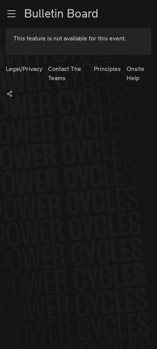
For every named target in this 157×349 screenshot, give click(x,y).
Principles (107, 69)
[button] (11, 14)
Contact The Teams (64, 73)
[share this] (9, 93)
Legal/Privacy (24, 69)
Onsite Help (135, 73)
